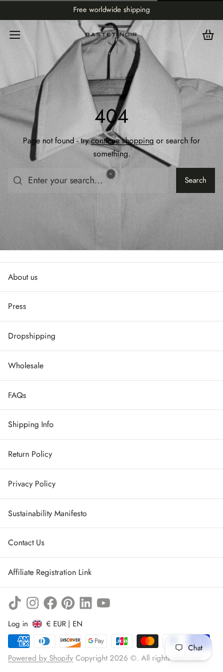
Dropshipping (31, 335)
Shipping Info (31, 424)
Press (17, 306)
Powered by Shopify (40, 658)
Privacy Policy (31, 483)
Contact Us (26, 542)
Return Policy (30, 454)
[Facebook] (50, 603)
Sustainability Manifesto (47, 513)
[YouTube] (103, 603)
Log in (18, 623)
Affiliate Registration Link (49, 572)
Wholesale (25, 365)
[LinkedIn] (86, 603)
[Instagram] (32, 603)
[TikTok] (15, 603)
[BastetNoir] (111, 34)
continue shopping (122, 140)
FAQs (17, 395)
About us (23, 277)
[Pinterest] (68, 603)
